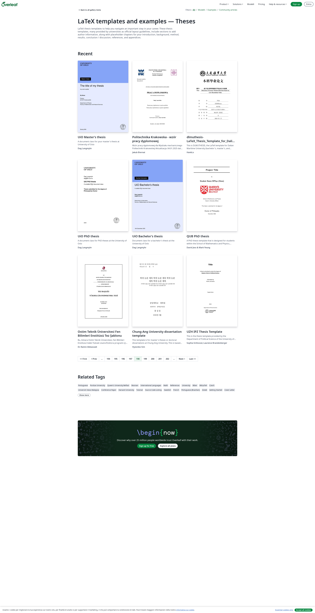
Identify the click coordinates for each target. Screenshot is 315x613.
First (83, 358)
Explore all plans (168, 446)
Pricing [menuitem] (261, 4)
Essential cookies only (284, 610)
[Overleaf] (9, 4)
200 (152, 358)
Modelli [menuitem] (250, 4)
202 (167, 358)
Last (192, 358)
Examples (212, 9)
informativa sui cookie (185, 610)
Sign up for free (146, 446)
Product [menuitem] (223, 4)
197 (130, 358)
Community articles (228, 9)
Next (182, 358)
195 (115, 358)
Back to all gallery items (89, 10)
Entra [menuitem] (308, 4)
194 (108, 358)
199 (145, 358)
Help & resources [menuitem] (277, 4)
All (194, 9)
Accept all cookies (303, 610)
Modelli (201, 9)
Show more (84, 395)
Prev (94, 358)
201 (160, 358)
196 (123, 358)
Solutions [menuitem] (237, 4)
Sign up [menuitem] (296, 4)
